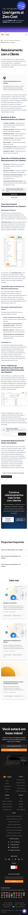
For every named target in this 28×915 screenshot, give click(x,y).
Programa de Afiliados (7, 806)
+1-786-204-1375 (14, 847)
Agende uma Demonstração (19, 519)
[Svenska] (14, 897)
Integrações (7, 789)
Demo (7, 780)
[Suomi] (24, 893)
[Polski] (24, 895)
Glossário (21, 801)
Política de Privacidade (7, 904)
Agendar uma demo (14, 749)
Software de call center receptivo (14, 827)
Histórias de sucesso (7, 804)
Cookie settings (6, 906)
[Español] (19, 893)
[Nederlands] (19, 895)
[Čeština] (7, 893)
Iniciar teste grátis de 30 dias (14, 746)
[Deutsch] (12, 893)
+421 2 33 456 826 (15, 842)
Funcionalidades (7, 786)
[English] (16, 893)
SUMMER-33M (11, 20)
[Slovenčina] (9, 897)
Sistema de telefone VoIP (14, 821)
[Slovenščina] (12, 897)
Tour (7, 791)
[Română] (4, 897)
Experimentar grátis (6, 476)
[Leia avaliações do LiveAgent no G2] (14, 867)
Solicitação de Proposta (21, 791)
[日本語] (12, 895)
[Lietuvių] (14, 895)
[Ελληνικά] (14, 893)
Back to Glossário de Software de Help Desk (13, 473)
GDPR (16, 904)
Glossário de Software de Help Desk (12, 40)
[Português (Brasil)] (2, 897)
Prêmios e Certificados (7, 801)
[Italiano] (9, 895)
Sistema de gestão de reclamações (14, 830)
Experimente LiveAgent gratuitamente (8, 520)
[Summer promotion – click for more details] (14, 16)
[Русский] (7, 897)
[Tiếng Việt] (19, 897)
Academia (21, 804)
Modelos (21, 806)
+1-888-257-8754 (14, 844)
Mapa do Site (23, 904)
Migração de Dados (21, 782)
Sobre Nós (7, 798)
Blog (21, 798)
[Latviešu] (16, 895)
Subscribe (14, 881)
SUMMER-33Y (6, 22)
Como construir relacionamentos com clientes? (11, 557)
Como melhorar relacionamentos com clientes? (11, 565)
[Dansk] (9, 893)
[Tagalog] (16, 897)
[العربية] (2, 893)
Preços (7, 783)
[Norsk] (21, 895)
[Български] (4, 893)
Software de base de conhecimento (14, 816)
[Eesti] (21, 893)
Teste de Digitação (21, 809)
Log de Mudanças (21, 788)
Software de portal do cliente (14, 832)
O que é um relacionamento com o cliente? (12, 549)
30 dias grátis (14, 197)
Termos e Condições (8, 902)
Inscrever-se (22, 434)
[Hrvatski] (4, 895)
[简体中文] (21, 897)
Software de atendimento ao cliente (14, 819)
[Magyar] (7, 895)
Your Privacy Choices (20, 906)
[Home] (1, 40)
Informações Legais (7, 809)
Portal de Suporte (21, 779)
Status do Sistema (21, 785)
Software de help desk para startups (14, 835)
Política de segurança (19, 902)
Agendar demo (14, 194)
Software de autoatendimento (14, 824)
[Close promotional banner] (26, 1)
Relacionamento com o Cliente (8, 42)
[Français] (2, 895)
